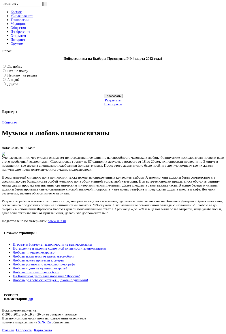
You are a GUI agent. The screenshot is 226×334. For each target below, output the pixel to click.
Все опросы (113, 104)
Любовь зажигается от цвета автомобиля (43, 256)
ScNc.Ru (44, 322)
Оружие (17, 43)
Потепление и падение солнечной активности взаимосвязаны (59, 248)
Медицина (18, 24)
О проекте (24, 330)
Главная (8, 330)
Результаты (113, 100)
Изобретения (20, 32)
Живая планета (22, 16)
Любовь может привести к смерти (38, 260)
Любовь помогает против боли (36, 272)
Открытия (18, 35)
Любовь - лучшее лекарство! (34, 252)
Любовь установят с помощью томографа (44, 264)
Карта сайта (43, 330)
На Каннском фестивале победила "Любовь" (46, 276)
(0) (30, 299)
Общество (18, 28)
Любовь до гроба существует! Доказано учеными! (50, 280)
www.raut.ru (57, 221)
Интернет (18, 39)
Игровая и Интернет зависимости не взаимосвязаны (52, 244)
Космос (16, 12)
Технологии (20, 20)
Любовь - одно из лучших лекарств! (40, 268)
